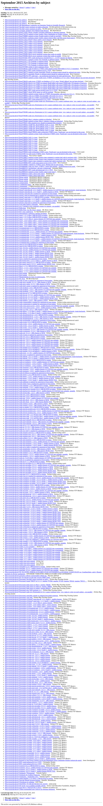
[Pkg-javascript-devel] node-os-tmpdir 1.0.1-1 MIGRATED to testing (27, 407)
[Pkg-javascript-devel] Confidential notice (18, 184)
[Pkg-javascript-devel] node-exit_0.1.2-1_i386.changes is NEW (25, 333)
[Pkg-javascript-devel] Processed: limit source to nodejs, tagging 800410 (28, 588)
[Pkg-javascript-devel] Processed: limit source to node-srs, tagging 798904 (28, 586)
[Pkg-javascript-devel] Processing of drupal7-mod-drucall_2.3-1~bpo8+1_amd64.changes (33, 599)
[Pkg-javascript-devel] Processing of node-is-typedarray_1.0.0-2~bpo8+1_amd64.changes (33, 670)
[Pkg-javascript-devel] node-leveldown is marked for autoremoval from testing (30, 373)
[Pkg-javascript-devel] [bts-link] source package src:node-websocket (26, 27)
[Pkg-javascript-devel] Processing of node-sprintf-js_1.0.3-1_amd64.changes (29, 702)
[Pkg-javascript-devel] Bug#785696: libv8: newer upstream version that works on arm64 (33, 54)
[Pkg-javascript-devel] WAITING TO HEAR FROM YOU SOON (26, 784)
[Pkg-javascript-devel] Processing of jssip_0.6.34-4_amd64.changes (26, 615)
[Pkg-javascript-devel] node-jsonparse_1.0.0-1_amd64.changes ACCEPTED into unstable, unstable (36, 369)
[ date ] (33, 7)
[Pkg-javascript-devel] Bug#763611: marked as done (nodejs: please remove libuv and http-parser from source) (40, 38)
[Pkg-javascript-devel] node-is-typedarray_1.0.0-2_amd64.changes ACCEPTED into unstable (35, 362)
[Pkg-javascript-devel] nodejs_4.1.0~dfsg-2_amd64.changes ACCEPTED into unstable (33, 554)
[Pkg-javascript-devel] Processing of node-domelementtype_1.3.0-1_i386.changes (31, 646)
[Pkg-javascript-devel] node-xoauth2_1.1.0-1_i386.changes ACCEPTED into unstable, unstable (35, 543)
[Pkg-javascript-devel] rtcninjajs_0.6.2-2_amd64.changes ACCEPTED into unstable (32, 767)
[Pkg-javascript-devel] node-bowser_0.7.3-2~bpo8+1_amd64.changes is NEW (30, 297)
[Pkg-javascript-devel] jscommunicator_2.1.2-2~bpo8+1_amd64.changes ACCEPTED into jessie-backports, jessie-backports (44, 239)
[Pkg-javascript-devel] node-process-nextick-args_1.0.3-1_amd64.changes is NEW (31, 413)
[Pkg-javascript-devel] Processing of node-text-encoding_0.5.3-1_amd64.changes (31, 706)
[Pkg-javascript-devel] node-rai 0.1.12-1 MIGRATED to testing (25, 425)
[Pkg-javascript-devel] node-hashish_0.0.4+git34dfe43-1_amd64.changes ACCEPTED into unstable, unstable (40, 349)
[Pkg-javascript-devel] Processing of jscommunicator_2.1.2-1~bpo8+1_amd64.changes (32, 610)
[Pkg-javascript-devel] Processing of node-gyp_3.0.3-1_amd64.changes (28, 659)
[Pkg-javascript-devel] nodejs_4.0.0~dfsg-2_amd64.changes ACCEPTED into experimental (34, 550)
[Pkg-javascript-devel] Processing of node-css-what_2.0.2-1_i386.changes (28, 643)
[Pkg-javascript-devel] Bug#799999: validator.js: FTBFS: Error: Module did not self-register (34, 164)
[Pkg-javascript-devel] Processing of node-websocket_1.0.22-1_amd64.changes (30, 729)
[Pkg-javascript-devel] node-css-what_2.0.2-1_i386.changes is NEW (27, 309)
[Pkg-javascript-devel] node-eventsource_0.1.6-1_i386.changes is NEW (28, 331)
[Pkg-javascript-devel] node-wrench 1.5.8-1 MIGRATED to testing (26, 534)
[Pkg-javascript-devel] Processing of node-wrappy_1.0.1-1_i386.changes (28, 733)
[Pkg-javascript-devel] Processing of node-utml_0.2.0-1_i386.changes (27, 724)
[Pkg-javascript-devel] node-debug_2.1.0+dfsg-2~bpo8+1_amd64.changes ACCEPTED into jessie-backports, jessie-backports (45, 311)
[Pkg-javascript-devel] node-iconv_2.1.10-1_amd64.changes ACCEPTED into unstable (33, 353)
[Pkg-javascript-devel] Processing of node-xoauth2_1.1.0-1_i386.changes (28, 739)
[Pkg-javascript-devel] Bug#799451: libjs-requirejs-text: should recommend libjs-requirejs (33, 123)
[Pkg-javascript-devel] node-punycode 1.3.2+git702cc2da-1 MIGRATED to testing (31, 414)
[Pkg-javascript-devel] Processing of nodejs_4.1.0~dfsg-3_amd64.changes (28, 748)
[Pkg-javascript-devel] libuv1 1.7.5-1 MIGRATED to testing (24, 266)
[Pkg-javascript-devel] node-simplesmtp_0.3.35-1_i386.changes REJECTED (29, 451)
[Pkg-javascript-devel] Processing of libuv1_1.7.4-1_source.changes (26, 624)
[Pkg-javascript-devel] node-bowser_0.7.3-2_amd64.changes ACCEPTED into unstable (33, 295)
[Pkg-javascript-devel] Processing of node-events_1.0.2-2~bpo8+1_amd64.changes (31, 650)
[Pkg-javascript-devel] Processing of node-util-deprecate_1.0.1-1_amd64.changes (31, 717)
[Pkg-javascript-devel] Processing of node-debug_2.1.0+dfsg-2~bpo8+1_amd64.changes (33, 644)
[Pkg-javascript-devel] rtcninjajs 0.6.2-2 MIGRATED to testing (25, 766)
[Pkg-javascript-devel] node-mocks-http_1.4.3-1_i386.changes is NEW (27, 393)
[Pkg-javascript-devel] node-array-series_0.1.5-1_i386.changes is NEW (27, 284)
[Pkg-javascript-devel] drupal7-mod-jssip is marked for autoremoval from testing (30, 203)
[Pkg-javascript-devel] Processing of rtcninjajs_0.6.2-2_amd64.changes (27, 757)
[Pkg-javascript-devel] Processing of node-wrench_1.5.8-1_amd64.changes (29, 735)
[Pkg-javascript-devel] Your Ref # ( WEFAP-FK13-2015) (23, 787)
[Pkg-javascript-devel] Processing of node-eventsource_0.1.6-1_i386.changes (29, 652)
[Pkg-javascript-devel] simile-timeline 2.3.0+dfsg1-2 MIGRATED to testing (29, 778)
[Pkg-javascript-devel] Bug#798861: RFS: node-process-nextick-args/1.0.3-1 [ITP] (31, 90)
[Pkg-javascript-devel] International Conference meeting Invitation (26, 213)
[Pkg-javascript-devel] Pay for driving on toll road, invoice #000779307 (28, 577)
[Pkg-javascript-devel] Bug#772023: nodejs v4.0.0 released (24, 41)
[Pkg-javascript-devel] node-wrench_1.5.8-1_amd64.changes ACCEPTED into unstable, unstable (36, 536)
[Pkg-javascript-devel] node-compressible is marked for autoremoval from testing (30, 302)
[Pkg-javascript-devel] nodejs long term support (20, 561)
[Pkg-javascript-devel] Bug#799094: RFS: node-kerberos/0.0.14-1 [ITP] (28, 99)
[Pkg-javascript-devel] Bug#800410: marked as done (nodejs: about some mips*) (31, 172)
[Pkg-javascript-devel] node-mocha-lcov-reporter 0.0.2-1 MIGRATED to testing (30, 389)
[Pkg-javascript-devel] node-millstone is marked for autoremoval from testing (29, 382)
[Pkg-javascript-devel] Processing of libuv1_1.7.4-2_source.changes (26, 626)
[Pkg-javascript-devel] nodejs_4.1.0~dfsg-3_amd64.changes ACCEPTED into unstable (33, 556)
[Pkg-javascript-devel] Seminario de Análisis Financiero (23, 775)
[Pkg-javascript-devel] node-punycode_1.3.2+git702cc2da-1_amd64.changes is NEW (32, 418)
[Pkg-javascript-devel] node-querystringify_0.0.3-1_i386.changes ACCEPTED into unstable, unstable (37, 422)
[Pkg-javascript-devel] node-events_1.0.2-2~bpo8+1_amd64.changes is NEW (30, 326)
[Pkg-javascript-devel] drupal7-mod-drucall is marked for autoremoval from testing (31, 193)
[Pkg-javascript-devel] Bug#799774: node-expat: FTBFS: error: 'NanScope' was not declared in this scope (39, 154)
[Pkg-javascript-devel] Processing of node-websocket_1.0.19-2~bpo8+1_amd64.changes (33, 728)
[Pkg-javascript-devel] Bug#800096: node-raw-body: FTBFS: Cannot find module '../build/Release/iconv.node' (40, 166)
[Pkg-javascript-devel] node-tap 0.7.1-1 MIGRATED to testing (25, 461)
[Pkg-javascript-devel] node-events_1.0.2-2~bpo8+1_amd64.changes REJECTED (31, 327)
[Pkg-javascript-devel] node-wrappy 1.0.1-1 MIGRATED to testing (26, 528)
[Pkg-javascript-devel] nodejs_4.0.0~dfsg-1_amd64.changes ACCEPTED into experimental (34, 548)
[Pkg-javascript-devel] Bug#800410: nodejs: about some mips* (25, 174)
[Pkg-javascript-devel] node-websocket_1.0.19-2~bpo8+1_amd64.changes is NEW (31, 510)
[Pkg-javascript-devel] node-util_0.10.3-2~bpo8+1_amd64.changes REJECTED (30, 503)
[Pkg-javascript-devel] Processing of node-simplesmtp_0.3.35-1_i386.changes (30, 700)
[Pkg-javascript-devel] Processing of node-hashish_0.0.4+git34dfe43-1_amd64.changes (33, 662)
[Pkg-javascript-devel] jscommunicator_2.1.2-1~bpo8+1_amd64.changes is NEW (31, 235)
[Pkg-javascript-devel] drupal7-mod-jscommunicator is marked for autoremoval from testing (34, 195)
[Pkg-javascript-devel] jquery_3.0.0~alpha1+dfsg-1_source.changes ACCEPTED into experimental (36, 221)
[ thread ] (22, 7)
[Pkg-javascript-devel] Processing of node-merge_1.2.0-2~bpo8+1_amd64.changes (31, 675)
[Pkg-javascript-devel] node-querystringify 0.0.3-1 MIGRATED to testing (28, 420)
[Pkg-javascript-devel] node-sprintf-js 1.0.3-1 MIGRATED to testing (27, 452)
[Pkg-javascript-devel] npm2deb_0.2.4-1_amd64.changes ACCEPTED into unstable (32, 570)
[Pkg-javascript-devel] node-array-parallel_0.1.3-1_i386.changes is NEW (28, 282)
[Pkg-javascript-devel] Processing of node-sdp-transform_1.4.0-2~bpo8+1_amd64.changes (34, 699)
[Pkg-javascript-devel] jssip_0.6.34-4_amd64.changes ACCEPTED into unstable (31, 248)
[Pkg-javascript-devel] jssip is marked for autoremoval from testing (26, 259)
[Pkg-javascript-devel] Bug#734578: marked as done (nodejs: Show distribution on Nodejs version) (36, 34)
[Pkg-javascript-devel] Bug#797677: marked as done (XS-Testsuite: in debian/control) (32, 59)
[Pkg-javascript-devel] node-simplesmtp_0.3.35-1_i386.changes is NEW (28, 449)
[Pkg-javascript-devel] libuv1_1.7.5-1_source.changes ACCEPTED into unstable (31, 271)
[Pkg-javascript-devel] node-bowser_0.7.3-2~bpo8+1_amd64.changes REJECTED (31, 298)
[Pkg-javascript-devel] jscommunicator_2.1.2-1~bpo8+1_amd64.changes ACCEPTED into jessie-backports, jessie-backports (44, 233)
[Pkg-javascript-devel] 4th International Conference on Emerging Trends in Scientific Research (35, 25)
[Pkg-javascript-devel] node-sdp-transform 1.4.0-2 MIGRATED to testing (28, 440)
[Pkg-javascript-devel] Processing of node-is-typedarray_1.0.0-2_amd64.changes (30, 668)
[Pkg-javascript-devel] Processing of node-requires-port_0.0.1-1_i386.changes (30, 693)
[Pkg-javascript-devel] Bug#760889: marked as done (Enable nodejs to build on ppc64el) (33, 36)
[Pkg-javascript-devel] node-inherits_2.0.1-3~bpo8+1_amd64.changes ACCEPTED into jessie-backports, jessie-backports (44, 356)
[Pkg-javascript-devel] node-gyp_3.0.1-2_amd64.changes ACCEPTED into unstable (32, 342)
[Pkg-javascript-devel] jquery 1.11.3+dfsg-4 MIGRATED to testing (26, 217)
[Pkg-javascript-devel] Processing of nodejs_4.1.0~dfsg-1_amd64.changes (28, 744)
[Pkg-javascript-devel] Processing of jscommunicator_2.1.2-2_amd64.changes (30, 612)
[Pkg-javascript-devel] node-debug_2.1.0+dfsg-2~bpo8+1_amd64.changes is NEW (31, 313)
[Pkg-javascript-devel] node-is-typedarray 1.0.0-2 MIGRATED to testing (28, 360)
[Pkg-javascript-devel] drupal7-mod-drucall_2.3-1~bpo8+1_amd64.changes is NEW (32, 192)
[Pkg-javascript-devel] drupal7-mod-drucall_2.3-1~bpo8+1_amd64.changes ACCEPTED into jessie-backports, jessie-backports (45, 190)
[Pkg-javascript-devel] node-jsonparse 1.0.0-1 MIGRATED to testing (27, 367)
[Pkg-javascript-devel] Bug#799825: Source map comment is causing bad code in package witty (35, 161)
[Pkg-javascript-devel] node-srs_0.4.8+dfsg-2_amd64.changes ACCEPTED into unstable (33, 458)
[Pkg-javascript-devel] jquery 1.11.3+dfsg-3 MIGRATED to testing (26, 215)
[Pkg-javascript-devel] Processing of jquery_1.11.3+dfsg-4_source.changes (29, 603)
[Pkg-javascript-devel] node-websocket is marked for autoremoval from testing (30, 527)
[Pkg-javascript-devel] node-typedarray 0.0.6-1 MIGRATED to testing (27, 485)
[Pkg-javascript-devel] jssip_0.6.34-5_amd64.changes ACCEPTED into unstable (31, 250)
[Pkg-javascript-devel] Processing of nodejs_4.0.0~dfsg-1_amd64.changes (28, 740)
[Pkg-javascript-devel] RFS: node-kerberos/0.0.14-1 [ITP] (23, 762)
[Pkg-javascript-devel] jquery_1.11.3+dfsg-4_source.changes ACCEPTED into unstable (33, 219)
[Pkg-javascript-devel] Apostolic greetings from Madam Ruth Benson (27, 30)
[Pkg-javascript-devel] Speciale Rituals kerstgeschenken (23, 780)
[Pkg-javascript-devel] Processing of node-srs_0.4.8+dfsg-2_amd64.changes (29, 704)
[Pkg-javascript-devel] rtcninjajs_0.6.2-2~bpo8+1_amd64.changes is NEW (29, 769)
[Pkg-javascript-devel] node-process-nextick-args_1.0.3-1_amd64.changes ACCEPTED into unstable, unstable (40, 411)
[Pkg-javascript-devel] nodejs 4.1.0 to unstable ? (20, 547)
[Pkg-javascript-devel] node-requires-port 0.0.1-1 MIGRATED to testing (28, 432)
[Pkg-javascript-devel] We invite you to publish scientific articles (25, 786)
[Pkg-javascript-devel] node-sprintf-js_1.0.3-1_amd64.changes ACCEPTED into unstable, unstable (36, 454)
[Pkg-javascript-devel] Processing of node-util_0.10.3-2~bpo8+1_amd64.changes (31, 722)
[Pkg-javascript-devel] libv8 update (16, 273)
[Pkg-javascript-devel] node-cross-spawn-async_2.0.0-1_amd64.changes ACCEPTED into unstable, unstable (40, 306)
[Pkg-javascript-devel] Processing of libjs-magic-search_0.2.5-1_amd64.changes (30, 623)
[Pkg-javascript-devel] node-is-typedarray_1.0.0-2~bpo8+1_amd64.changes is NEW (32, 364)
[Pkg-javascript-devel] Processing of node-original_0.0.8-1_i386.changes (28, 684)
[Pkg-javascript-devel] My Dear (15, 279)
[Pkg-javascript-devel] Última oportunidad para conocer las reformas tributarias (30, 789)
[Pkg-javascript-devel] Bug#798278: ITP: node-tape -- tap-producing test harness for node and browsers (38, 76)
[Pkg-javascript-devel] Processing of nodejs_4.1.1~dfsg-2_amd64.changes (28, 751)
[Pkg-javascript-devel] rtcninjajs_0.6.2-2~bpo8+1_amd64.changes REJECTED (30, 771)
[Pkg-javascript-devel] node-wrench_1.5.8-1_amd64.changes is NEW (27, 538)
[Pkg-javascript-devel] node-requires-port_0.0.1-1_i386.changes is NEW (28, 436)
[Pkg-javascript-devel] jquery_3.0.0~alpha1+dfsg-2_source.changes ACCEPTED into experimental (36, 226)
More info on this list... (12, 9)
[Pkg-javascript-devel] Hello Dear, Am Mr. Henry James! (23, 210)
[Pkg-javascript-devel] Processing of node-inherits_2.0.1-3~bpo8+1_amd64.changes (32, 666)
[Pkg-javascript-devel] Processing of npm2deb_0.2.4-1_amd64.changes (27, 755)
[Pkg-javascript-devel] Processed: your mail (19, 597)
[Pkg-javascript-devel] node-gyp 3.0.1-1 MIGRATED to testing (25, 337)
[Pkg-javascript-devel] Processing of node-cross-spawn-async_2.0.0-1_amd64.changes (32, 641)
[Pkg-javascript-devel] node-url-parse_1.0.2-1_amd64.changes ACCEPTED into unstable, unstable (36, 490)
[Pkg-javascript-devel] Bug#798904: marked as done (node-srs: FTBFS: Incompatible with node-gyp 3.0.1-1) (40, 94)
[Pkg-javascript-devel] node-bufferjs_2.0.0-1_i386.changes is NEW (26, 300)
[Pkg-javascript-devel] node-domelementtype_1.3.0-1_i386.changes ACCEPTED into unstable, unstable (38, 317)
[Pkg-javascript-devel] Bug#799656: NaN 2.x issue (21, 137)
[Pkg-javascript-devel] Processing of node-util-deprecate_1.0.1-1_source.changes (31, 719)
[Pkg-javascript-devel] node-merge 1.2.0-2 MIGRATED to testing (26, 375)
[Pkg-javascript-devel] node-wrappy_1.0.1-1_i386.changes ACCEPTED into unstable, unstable (35, 530)
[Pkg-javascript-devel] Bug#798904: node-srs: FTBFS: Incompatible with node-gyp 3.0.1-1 (34, 96)
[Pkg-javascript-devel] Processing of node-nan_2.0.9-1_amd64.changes (27, 681)
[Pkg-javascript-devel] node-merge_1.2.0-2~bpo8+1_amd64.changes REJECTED (31, 380)
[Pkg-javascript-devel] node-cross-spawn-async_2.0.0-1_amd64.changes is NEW (31, 308)
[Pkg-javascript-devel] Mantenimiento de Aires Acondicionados (25, 277)
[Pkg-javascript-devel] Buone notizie (16, 177)
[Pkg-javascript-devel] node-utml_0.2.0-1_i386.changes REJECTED (27, 507)
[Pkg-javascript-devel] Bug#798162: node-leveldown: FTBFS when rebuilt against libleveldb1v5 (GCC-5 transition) (42, 69)
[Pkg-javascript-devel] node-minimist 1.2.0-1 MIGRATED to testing (27, 385)
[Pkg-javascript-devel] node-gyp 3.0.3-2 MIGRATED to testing (25, 338)
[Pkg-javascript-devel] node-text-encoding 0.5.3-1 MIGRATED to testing (28, 463)
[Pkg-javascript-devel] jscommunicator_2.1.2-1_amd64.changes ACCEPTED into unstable (34, 231)
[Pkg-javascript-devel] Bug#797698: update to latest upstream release (27, 67)
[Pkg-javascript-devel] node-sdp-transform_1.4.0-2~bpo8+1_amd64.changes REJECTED (33, 445)
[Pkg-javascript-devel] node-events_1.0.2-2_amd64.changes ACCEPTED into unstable (33, 324)
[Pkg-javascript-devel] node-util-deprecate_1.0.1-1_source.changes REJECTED (30, 496)
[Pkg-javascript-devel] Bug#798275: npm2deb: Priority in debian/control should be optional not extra (37, 74)
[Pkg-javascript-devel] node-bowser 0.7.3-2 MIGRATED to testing (26, 293)
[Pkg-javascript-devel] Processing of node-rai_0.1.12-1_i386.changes (27, 691)
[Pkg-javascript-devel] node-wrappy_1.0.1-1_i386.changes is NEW (26, 532)
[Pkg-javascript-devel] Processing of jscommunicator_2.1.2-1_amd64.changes (30, 608)
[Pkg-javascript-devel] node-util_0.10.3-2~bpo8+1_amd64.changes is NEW (29, 501)
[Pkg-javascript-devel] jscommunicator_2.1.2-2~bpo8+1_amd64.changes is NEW (31, 241)
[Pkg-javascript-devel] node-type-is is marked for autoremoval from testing (28, 476)
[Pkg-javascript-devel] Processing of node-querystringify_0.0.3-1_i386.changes (30, 690)
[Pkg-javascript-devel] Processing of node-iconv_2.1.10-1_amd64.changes (29, 664)
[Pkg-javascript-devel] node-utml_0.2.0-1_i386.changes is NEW (25, 505)
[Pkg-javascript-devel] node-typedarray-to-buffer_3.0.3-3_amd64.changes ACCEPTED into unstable (37, 478)
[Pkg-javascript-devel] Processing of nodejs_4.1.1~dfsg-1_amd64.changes (28, 749)
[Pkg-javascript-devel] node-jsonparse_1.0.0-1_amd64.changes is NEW (28, 371)
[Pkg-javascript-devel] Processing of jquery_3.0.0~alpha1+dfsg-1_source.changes (31, 605)
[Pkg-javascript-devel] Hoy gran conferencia (19, 212)
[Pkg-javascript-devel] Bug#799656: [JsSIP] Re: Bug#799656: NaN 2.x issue (30, 125)
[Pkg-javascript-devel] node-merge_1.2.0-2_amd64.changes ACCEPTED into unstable (32, 376)
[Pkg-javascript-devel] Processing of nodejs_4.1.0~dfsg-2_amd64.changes (28, 746)
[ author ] (28, 7)
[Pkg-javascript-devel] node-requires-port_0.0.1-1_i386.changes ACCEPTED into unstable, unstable (37, 434)
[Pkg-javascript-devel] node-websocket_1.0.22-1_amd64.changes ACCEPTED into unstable (34, 523)
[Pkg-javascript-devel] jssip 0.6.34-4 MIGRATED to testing (24, 244)
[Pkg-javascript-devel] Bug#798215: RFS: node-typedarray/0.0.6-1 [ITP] (28, 70)
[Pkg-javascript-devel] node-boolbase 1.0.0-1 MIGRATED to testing (27, 288)
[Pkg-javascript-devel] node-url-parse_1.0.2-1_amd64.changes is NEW (27, 492)
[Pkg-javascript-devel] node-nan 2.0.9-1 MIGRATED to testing (25, 396)
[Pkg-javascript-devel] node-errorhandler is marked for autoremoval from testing (30, 320)
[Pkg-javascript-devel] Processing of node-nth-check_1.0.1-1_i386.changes (29, 682)
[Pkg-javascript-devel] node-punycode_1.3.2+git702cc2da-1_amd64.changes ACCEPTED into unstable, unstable (41, 416)
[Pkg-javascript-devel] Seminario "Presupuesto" (20, 773)
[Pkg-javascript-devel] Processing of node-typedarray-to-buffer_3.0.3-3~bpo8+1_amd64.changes (36, 711)
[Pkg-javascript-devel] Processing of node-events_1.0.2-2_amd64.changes (28, 648)
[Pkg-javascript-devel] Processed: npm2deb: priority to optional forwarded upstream (31, 595)
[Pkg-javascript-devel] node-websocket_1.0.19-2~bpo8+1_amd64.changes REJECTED (33, 512)
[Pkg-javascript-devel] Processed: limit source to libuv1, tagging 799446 (28, 585)
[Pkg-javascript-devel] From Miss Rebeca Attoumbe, (22, 204)
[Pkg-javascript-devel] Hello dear (15, 208)
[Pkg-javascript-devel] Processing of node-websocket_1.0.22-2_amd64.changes (30, 731)
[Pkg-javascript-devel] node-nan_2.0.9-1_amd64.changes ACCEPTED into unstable (32, 398)
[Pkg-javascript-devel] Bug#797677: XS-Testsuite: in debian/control (26, 61)
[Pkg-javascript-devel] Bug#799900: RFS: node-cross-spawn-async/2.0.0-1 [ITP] (31, 163)
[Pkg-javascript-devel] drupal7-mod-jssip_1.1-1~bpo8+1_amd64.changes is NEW (31, 201)
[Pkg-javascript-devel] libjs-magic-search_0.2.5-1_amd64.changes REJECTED (30, 264)
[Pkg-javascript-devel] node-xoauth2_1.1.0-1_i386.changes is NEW (26, 545)
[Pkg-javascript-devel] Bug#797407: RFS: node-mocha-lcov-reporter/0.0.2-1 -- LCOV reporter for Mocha (39, 58)
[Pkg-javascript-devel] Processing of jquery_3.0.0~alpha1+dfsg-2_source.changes (31, 606)
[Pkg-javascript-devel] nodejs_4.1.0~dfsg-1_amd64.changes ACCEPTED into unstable (33, 552)
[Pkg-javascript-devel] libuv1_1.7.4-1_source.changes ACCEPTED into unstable (31, 268)
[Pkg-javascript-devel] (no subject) (16, 20)
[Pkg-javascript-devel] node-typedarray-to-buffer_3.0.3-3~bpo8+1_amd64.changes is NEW (34, 480)
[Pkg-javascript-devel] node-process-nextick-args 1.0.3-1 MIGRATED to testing (30, 409)
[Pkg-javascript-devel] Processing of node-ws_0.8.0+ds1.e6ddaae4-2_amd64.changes (32, 737)
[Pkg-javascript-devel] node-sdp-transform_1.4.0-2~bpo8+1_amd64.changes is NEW (32, 443)
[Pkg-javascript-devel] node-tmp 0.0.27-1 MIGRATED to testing (25, 474)
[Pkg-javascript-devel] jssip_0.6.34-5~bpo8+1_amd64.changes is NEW (28, 251)
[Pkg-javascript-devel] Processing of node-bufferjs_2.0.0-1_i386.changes (28, 639)
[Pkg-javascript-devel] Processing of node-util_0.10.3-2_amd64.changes (28, 720)
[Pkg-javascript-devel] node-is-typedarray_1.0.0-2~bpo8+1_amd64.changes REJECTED (33, 365)
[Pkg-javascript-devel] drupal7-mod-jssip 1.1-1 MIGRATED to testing (27, 197)
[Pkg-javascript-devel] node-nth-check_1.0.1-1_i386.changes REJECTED (28, 402)
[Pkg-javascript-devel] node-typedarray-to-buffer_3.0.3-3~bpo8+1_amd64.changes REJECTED (35, 481)
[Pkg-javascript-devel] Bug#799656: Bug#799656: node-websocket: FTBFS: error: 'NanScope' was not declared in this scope (45, 132)
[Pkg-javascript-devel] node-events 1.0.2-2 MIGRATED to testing (26, 322)
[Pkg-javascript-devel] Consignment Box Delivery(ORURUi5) (25, 188)
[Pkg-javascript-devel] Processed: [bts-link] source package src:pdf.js (27, 579)
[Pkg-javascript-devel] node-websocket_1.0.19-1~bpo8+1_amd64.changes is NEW (31, 509)
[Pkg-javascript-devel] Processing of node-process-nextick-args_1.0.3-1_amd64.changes (33, 686)
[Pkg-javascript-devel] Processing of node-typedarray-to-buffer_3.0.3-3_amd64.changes (33, 710)
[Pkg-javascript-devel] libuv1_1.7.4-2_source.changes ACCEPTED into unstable (31, 270)
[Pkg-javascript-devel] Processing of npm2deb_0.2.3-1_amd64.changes (27, 753)
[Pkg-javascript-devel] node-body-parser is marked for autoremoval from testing (30, 286)
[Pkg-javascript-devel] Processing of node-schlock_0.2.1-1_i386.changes (28, 695)
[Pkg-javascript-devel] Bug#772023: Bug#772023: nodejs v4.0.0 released (28, 40)
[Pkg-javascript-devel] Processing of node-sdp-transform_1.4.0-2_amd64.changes (31, 697)
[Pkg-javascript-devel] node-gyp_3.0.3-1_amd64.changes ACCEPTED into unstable (32, 344)
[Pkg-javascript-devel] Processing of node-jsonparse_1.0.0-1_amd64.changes (29, 672)
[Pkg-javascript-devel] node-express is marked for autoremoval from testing (29, 335)
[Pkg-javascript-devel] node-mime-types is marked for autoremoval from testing (30, 384)
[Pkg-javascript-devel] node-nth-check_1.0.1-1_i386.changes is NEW (27, 400)
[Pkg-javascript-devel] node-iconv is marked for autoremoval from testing (28, 355)
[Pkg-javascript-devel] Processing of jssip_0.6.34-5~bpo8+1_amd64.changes (29, 619)
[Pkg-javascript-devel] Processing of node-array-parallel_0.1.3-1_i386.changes (30, 630)
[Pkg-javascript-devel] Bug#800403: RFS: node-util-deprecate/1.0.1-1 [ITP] (29, 170)
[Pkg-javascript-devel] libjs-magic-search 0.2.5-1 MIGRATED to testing (28, 262)
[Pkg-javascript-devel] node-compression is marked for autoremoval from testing (30, 304)
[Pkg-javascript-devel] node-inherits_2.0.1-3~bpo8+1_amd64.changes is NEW (30, 358)
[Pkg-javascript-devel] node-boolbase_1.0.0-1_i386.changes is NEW (27, 291)
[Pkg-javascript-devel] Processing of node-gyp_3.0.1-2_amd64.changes (28, 657)
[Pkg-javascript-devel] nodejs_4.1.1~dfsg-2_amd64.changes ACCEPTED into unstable (33, 559)
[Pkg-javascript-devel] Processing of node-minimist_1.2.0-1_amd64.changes (29, 677)
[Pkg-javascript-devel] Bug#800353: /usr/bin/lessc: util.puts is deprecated (28, 168)
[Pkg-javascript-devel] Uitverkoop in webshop (20, 782)
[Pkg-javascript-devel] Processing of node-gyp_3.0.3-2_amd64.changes (28, 661)
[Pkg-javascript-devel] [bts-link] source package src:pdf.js (23, 29)
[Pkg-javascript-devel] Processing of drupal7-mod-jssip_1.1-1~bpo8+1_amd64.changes (33, 601)
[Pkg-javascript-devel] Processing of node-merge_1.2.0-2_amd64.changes (28, 673)
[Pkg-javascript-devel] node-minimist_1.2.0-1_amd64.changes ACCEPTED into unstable (33, 387)
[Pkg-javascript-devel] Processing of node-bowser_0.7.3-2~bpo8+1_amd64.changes (32, 637)
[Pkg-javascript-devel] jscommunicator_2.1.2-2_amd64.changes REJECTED (29, 237)
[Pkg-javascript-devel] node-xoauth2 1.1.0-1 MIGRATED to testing (26, 541)
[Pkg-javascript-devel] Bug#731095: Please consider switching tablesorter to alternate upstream (35, 32)
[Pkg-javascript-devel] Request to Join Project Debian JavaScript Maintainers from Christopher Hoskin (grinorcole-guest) (43, 760)
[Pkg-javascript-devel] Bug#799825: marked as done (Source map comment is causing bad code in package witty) (41, 157)
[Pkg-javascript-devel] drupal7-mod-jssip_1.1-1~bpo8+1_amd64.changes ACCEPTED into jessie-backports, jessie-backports (45, 199)
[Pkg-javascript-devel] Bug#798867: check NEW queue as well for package (29, 92)
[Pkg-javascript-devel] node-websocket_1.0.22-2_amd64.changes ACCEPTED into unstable (34, 525)
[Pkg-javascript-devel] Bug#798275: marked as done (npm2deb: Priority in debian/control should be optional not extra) (43, 72)
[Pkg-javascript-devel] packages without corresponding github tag (26, 576)
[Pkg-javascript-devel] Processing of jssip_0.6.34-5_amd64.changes (26, 617)
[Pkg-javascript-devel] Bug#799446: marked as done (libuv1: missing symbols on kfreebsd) (34, 121)
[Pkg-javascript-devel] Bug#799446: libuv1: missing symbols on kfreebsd (28, 119)
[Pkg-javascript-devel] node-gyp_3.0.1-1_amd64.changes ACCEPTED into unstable (32, 340)
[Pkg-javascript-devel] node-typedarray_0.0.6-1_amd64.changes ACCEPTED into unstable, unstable (37, 487)
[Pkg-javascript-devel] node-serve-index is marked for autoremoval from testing (30, 447)
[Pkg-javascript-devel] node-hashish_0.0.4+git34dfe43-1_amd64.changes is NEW (31, 351)
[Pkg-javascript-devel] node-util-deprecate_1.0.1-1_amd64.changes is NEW (29, 494)
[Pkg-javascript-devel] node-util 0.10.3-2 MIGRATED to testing (25, 498)
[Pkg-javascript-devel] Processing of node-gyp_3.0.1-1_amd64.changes (28, 655)
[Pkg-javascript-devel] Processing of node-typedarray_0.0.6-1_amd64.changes (30, 713)
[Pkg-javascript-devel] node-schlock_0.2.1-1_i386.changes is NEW (26, 438)
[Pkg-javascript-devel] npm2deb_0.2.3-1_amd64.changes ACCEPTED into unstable (32, 568)
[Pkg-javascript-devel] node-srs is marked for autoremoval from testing (27, 460)
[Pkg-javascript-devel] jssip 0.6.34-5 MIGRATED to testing (24, 246)
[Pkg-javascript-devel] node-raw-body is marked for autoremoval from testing (29, 431)
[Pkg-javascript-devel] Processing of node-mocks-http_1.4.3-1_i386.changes (29, 679)
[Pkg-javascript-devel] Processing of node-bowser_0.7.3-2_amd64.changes (29, 635)
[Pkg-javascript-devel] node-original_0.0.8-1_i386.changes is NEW (26, 404)
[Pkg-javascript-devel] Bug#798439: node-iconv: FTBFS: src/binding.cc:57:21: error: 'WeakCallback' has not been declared (44, 81)
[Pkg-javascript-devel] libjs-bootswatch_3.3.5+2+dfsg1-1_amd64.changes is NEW (31, 260)
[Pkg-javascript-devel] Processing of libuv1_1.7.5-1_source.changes (26, 628)
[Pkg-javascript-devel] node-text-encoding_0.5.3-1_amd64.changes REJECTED (30, 471)
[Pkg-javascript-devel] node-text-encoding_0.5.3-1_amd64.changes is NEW (29, 467)
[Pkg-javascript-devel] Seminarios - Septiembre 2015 (22, 777)
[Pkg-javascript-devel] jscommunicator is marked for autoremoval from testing (30, 242)
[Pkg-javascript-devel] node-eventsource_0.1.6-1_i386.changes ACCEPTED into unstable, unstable (37, 329)
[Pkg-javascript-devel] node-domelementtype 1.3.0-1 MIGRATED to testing (29, 315)
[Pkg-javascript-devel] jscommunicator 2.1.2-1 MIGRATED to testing (27, 230)
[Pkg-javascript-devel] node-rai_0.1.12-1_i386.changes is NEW (25, 429)
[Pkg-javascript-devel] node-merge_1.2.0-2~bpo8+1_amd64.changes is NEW (30, 378)
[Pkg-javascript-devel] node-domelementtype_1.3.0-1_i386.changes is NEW (29, 318)
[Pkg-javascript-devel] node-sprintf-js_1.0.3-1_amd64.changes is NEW (27, 456)
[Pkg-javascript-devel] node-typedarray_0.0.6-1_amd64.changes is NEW (28, 489)
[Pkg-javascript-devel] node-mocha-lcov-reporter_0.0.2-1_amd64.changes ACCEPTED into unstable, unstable (40, 391)
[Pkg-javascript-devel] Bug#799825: (16, 155)
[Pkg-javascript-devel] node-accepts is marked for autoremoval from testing (29, 280)
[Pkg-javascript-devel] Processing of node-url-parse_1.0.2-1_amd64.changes (29, 715)
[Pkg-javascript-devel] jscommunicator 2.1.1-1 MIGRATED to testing (27, 228)
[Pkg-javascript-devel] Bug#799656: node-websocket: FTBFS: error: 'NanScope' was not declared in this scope (40, 152)
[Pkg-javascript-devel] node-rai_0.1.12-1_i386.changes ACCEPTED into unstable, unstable (34, 427)
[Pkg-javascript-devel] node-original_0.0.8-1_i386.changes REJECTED (28, 405)
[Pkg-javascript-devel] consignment (16, 186)
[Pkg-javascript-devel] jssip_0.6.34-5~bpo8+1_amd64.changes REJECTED (29, 253)
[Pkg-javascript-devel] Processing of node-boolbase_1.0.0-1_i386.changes (28, 633)
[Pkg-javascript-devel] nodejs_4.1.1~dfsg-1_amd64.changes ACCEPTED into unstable (33, 557)
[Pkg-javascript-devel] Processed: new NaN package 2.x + (23, 590)
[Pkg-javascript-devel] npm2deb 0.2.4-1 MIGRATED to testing (25, 566)
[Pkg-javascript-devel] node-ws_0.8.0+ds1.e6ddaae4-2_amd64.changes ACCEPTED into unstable (36, 539)
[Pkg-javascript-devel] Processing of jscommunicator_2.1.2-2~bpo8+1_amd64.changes (32, 614)
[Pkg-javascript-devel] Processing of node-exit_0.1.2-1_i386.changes (27, 653)
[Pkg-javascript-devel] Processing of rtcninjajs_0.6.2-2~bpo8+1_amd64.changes (30, 758)
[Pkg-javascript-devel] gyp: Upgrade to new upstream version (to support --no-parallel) (32, 206)
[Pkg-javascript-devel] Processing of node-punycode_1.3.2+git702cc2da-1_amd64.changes (34, 688)
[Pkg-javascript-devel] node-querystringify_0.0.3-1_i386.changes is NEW (28, 423)
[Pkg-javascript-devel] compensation (16, 183)
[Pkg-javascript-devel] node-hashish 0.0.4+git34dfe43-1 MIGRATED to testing (30, 347)
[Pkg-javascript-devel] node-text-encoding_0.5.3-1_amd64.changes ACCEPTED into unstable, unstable (38, 465)
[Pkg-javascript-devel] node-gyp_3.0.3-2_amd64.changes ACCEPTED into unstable (32, 346)
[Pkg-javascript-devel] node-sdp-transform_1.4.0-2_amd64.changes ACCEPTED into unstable (35, 442)
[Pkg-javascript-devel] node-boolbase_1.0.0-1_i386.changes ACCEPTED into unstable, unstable (36, 289)
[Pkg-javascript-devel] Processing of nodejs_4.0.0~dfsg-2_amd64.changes (28, 742)
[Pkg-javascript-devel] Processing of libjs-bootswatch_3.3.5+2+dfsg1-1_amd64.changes (33, 621)
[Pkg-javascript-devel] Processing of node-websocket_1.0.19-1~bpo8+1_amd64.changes (33, 726)
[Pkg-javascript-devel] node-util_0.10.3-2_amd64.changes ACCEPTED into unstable (32, 499)
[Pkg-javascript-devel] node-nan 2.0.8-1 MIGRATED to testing (25, 394)
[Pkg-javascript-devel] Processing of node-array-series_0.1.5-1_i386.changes (29, 632)
